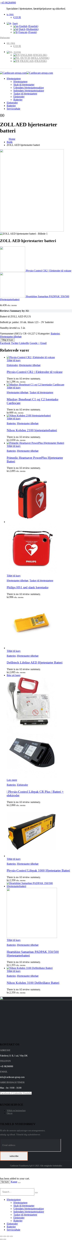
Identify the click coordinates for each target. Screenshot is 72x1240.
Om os (9, 1113)
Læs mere (12, 780)
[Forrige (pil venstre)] (1, 1239)
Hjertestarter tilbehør (11, 336)
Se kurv (5, 1182)
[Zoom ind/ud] (1, 1236)
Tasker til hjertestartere (25, 93)
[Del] (8, 1236)
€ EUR (17, 17)
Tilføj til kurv (7, 340)
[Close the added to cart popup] (19, 1182)
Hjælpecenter (5, 37)
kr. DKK (10, 14)
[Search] (36, 1192)
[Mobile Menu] (2, 69)
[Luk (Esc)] (11, 1236)
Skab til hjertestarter (23, 84)
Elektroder (18, 96)
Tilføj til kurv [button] (14, 360)
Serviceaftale (13, 108)
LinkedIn (24, 343)
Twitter (15, 343)
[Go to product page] (39, 357)
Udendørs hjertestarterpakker (28, 87)
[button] (2, 1186)
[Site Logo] (26, 72)
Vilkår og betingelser (16, 1110)
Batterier (17, 99)
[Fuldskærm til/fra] (4, 1236)
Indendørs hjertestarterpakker (28, 90)
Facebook (5, 343)
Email (43, 343)
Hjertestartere (14, 78)
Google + (35, 343)
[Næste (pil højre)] (4, 1239)
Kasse (14, 1181)
